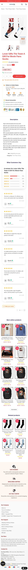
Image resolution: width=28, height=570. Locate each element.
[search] (22, 4)
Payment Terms (5, 524)
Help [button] (25, 568)
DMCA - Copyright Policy (7, 514)
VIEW (7, 334)
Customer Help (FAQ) (6, 530)
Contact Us (4, 528)
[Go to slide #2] (17, 47)
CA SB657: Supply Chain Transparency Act (11, 516)
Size (3, 67)
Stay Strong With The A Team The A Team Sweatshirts (21, 339)
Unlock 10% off (2, 563)
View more (14, 409)
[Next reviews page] (24, 310)
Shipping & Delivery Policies (8, 522)
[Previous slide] (3, 27)
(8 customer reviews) (13, 62)
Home (2, 9)
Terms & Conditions (6, 510)
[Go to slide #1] (10, 47)
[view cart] (26, 4)
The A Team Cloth (10, 9)
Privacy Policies (5, 512)
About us (4, 508)
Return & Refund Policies (7, 526)
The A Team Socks (21, 9)
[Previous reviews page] (17, 310)
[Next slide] (24, 27)
